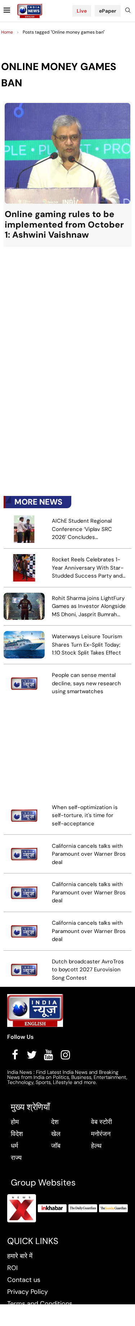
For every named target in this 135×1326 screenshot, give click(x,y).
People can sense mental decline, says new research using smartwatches (86, 683)
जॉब (55, 1146)
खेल (55, 1134)
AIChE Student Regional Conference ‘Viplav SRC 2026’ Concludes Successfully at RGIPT (82, 529)
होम (15, 1122)
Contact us (23, 1280)
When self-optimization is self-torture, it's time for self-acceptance (85, 815)
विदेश (17, 1134)
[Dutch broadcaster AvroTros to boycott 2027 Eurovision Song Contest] (24, 970)
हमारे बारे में (19, 1256)
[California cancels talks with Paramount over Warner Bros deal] (24, 854)
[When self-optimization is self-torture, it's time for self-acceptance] (24, 815)
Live (82, 11)
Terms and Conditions (39, 1303)
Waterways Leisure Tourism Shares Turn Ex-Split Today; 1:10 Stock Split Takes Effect (87, 644)
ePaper (107, 11)
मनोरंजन (101, 1134)
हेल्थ (96, 1146)
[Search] (127, 11)
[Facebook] (14, 1054)
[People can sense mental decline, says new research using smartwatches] (24, 683)
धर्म (14, 1146)
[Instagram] (65, 1054)
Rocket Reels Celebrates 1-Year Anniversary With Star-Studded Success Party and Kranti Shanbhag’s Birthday (87, 568)
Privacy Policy (27, 1291)
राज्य (16, 1157)
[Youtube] (48, 1054)
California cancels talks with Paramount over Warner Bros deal (89, 854)
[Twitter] (31, 1054)
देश (55, 1122)
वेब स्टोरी (101, 1122)
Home (7, 32)
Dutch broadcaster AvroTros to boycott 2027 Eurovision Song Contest (88, 969)
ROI (12, 1268)
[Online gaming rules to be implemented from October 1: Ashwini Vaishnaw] (67, 174)
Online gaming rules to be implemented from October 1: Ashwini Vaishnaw (64, 224)
